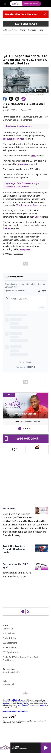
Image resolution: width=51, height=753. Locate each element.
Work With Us (9, 633)
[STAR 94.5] (25, 3)
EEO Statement (10, 643)
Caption (41, 90)
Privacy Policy (22, 704)
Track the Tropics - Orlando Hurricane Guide (14, 549)
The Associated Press (27, 205)
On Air (22, 30)
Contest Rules (9, 638)
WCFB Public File (10, 647)
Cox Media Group (17, 700)
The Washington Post (13, 139)
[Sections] (5, 4)
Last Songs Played (10, 30)
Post (8, 228)
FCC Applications (11, 652)
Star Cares (9, 508)
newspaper (22, 164)
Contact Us (8, 628)
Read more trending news (18, 126)
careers (43, 705)
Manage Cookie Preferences (15, 711)
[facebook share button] (5, 99)
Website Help (9, 684)
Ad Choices (23, 705)
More (41, 30)
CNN (33, 155)
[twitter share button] (11, 99)
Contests (32, 30)
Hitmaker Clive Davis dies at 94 (20, 14)
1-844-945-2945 (26, 439)
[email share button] (17, 99)
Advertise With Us (11, 672)
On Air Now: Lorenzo (25, 414)
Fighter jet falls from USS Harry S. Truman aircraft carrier (22, 185)
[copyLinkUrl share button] (23, 99)
